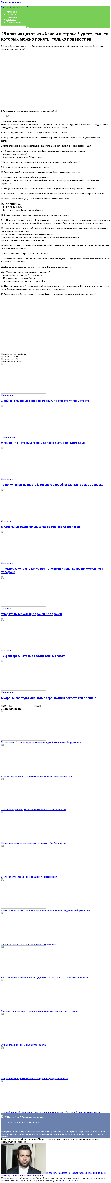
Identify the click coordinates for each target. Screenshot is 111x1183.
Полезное (11, 14)
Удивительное (13, 22)
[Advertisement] (55, 80)
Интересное (12, 12)
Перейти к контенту (11, 2)
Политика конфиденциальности (22, 1122)
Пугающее (11, 17)
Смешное (11, 19)
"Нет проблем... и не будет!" (15, 7)
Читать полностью (71, 1180)
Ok (60, 1180)
